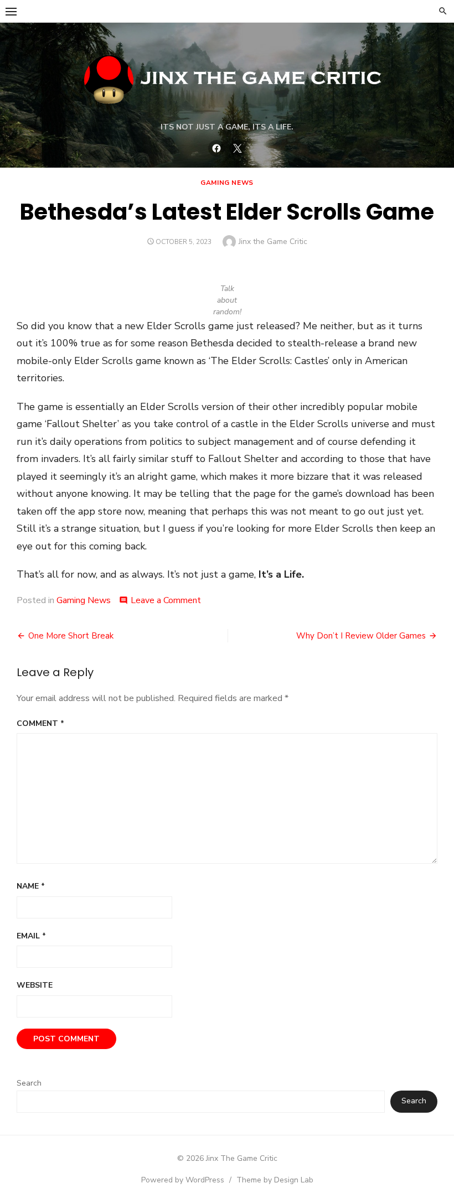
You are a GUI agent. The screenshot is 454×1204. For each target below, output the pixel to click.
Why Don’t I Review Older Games (361, 635)
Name (31, 886)
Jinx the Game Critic (273, 241)
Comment (40, 723)
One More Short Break (71, 635)
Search (29, 1083)
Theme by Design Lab (274, 1180)
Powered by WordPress (182, 1180)
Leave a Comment (166, 600)
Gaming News (227, 182)
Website (35, 985)
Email (31, 936)
